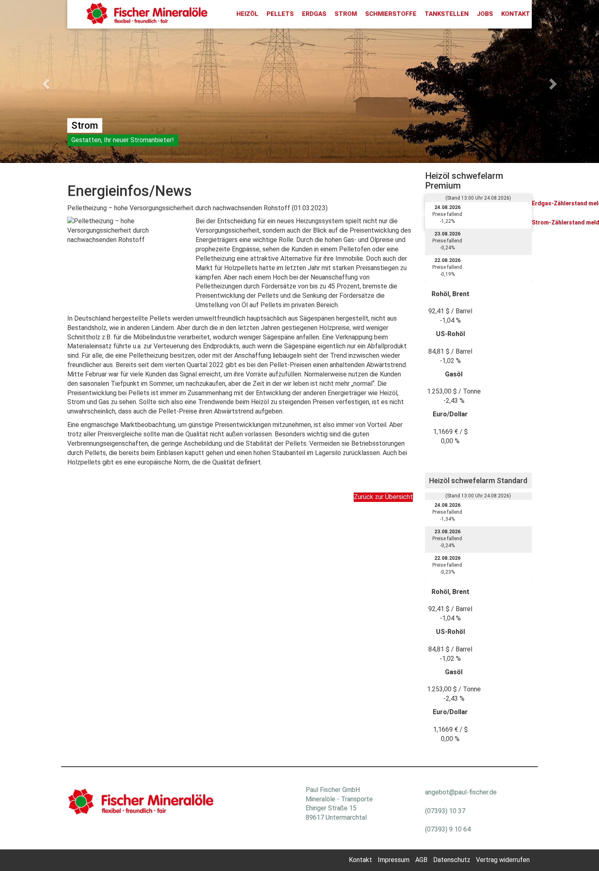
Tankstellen (447, 14)
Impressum (394, 860)
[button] (45, 81)
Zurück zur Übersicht (383, 497)
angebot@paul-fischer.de (461, 792)
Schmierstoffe (390, 14)
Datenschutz (451, 860)
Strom (346, 14)
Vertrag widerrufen (503, 860)
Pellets (280, 14)
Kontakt (515, 14)
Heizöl (247, 14)
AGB (421, 860)
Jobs (485, 14)
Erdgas (314, 14)
